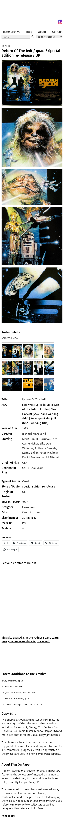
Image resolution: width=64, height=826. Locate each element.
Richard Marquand (34, 434)
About (42, 32)
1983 (25, 428)
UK (24, 492)
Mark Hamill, (30, 439)
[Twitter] (49, 22)
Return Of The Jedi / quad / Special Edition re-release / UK (31, 53)
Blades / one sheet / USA (13, 686)
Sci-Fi (25, 468)
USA (24, 463)
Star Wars (37, 468)
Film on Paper (9, 13)
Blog (29, 32)
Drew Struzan (31, 512)
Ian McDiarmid (50, 457)
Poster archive (11, 32)
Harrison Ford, (48, 439)
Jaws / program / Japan (12, 680)
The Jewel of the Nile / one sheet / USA (19, 692)
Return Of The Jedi (34, 399)
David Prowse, (31, 457)
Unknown (28, 507)
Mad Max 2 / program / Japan (15, 698)
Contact (57, 32)
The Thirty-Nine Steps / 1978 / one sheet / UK (22, 704)
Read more (8, 816)
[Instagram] (60, 22)
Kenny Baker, (30, 453)
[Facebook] (54, 22)
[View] (7, 351)
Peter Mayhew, (49, 453)
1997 (25, 502)
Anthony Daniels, (46, 448)
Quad (25, 481)
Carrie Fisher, (31, 444)
